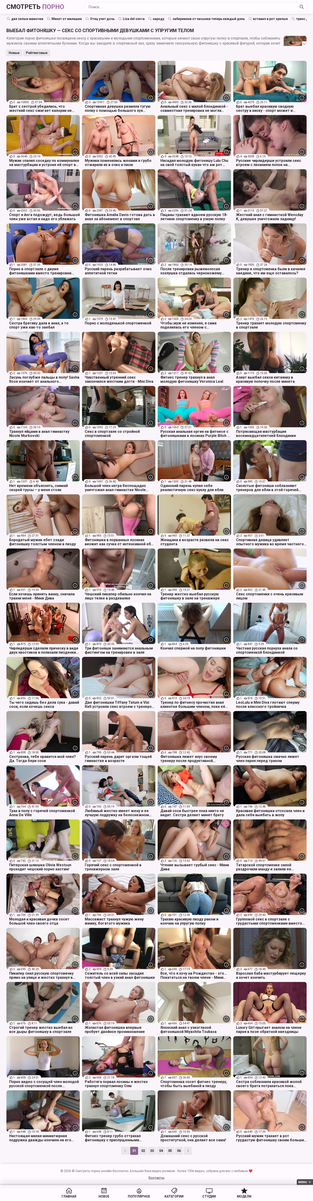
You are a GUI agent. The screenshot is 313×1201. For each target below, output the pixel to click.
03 (152, 1151)
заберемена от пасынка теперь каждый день (209, 19)
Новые (14, 53)
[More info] (75, 97)
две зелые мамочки (27, 19)
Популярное (139, 1196)
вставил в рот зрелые (270, 19)
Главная (69, 1196)
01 (134, 1151)
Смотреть (35, 7)
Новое (104, 1196)
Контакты (156, 1178)
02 (143, 1151)
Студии (209, 1196)
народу (158, 19)
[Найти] (301, 7)
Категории (174, 1196)
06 (179, 1151)
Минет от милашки (67, 19)
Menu (302, 1182)
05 (170, 1151)
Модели (244, 1196)
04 (161, 1151)
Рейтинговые (36, 53)
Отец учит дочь (102, 19)
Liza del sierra (134, 19)
